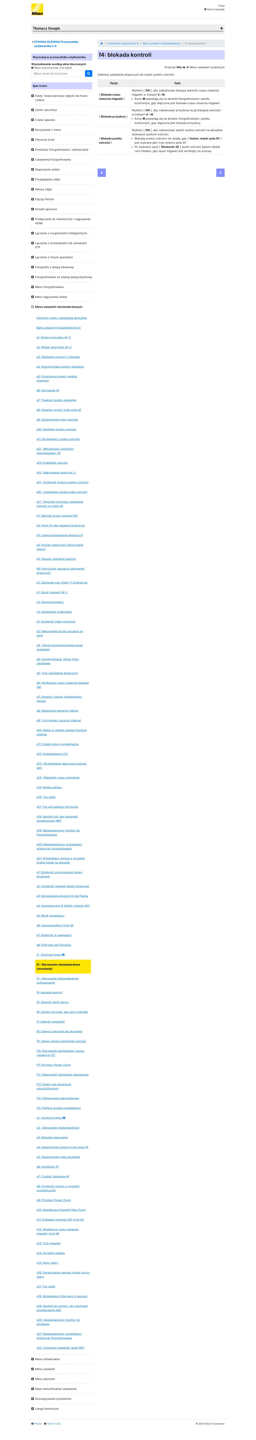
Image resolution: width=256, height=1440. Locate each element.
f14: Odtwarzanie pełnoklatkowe (58, 1098)
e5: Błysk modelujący (50, 915)
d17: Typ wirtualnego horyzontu (57, 807)
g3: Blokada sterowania (52, 1137)
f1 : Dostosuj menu (51, 954)
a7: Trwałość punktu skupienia (56, 400)
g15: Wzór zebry (47, 1263)
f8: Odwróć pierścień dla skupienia (59, 1031)
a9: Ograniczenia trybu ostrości (57, 419)
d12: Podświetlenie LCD (52, 754)
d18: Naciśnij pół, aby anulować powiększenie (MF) (57, 818)
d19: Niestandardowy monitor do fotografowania (58, 832)
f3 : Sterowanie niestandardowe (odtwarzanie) (58, 980)
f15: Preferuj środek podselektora (59, 1108)
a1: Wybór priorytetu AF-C (54, 337)
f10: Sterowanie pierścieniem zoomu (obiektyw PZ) (60, 1053)
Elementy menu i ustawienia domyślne (62, 318)
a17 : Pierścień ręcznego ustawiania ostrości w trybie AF (60, 504)
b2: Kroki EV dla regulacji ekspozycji (61, 525)
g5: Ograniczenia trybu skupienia (58, 1157)
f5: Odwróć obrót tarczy (53, 1002)
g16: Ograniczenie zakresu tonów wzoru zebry (63, 1274)
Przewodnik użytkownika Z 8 (122, 43)
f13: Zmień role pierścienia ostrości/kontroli (54, 1086)
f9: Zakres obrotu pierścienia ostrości (61, 1041)
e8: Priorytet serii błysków (54, 945)
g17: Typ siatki (46, 1286)
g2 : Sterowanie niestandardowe (58, 1127)
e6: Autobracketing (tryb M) (55, 925)
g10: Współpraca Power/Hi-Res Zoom (61, 1210)
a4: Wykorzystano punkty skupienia (60, 366)
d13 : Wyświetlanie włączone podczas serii (62, 766)
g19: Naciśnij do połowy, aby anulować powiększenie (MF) (62, 1308)
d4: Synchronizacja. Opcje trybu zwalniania (58, 661)
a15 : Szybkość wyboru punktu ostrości (62, 482)
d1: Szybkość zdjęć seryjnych (56, 621)
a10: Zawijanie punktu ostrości (56, 429)
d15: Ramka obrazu (49, 787)
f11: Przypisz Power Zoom (54, 1065)
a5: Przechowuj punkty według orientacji (57, 378)
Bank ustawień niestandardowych (59, 327)
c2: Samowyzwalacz (50, 602)
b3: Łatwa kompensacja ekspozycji (60, 535)
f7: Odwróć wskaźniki (51, 1021)
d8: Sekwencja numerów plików (57, 710)
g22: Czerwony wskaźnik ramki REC (60, 1347)
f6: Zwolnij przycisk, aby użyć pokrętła (62, 1012)
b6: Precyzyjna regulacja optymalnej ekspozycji (60, 571)
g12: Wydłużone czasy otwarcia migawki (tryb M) (57, 1231)
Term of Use (53, 1423)
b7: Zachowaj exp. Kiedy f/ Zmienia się (62, 582)
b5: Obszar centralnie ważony (56, 559)
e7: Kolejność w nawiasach (54, 935)
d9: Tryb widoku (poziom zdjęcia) (59, 720)
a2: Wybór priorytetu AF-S (54, 347)
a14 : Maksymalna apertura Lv (56, 472)
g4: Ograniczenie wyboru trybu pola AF (62, 1147)
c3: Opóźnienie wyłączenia (54, 612)
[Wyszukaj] (88, 73)
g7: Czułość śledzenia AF (53, 1176)
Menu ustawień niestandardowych (161, 43)
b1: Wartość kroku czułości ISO (57, 515)
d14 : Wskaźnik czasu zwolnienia (58, 777)
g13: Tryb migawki (49, 1243)
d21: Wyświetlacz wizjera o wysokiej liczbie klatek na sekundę (61, 860)
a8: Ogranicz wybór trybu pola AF (59, 410)
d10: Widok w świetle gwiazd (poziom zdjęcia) (62, 732)
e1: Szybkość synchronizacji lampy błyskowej (59, 874)
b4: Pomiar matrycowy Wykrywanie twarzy (60, 547)
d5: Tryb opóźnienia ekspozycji (57, 673)
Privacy (38, 1423)
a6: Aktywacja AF (48, 390)
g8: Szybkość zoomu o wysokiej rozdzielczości (58, 1188)
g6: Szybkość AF (48, 1166)
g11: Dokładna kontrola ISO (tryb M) (60, 1219)
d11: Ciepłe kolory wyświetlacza (58, 744)
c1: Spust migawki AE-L (52, 592)
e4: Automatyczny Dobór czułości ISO (63, 905)
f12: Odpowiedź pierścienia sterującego (63, 1074)
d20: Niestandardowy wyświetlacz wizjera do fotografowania (59, 846)
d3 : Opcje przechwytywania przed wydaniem (60, 647)
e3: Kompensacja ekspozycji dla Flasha (62, 896)
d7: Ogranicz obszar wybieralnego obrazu (59, 699)
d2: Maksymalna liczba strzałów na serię (60, 633)
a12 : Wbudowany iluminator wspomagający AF (55, 451)
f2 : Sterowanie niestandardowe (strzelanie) (58, 966)
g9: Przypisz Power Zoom (54, 1200)
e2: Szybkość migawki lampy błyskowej (63, 886)
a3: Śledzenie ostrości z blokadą (58, 357)
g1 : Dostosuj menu (51, 1117)
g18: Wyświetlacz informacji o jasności (62, 1296)
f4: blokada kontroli (49, 992)
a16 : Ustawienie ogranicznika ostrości (62, 492)
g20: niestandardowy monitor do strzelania (58, 1322)
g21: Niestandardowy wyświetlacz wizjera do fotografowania (59, 1336)
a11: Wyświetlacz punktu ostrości (58, 439)
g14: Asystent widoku (51, 1253)
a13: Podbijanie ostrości (52, 463)
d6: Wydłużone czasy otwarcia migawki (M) (63, 685)
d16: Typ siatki (46, 797)
